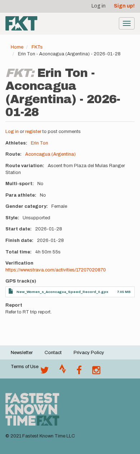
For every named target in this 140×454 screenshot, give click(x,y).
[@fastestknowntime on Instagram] (96, 372)
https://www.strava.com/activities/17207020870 (55, 269)
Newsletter (22, 352)
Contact (53, 352)
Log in (99, 6)
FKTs (37, 47)
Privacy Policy (89, 352)
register (33, 131)
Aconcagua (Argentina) (50, 154)
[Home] (21, 23)
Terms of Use (24, 366)
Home (17, 47)
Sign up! (124, 6)
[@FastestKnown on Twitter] (44, 372)
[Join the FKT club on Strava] (62, 372)
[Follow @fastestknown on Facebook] (79, 372)
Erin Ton (39, 143)
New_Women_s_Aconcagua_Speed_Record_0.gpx (62, 292)
